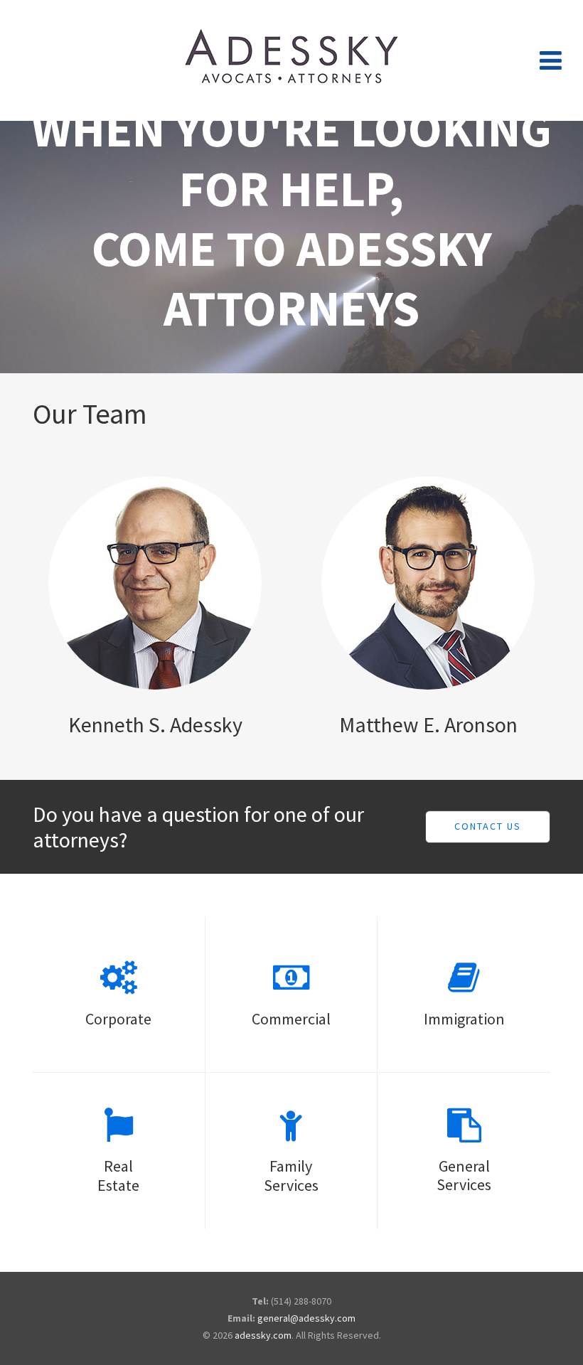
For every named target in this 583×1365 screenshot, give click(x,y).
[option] (291, 247)
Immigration (464, 1019)
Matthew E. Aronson (428, 724)
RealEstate (118, 1175)
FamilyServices (291, 1175)
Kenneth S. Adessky (155, 724)
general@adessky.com (306, 1318)
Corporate (118, 1019)
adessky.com (263, 1335)
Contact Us (487, 826)
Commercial (291, 1019)
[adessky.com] (291, 60)
